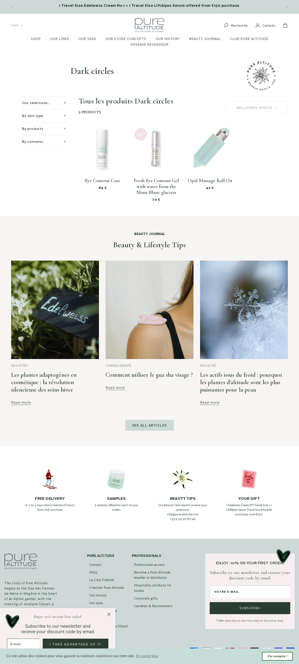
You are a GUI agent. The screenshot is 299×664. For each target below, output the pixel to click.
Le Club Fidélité (101, 579)
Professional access (149, 564)
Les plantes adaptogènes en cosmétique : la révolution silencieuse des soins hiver (44, 382)
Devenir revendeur (149, 44)
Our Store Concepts (125, 38)
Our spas (87, 38)
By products (33, 128)
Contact (95, 564)
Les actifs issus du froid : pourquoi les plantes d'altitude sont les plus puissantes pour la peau (241, 382)
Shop (36, 38)
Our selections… (36, 102)
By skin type (32, 115)
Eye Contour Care (102, 180)
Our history (168, 38)
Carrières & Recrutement (153, 605)
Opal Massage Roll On (210, 180)
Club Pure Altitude (249, 38)
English (14, 25)
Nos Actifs (19, 365)
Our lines (59, 38)
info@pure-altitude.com (182, 514)
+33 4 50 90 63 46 (182, 519)
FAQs (93, 572)
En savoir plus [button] (147, 656)
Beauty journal (205, 38)
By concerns (32, 141)
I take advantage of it (75, 644)
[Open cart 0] (285, 25)
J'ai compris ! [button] (277, 656)
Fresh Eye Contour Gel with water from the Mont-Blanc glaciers (156, 186)
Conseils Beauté (118, 365)
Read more (21, 402)
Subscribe (249, 608)
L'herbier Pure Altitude (106, 587)
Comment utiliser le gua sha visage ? (149, 374)
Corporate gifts (146, 598)
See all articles (149, 425)
